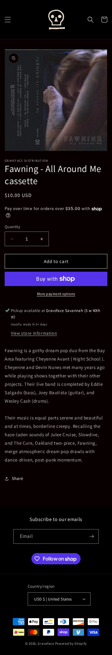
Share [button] (17, 478)
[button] (8, 19)
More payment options (56, 293)
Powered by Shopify (71, 643)
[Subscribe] (91, 536)
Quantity (12, 226)
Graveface (46, 643)
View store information (34, 333)
